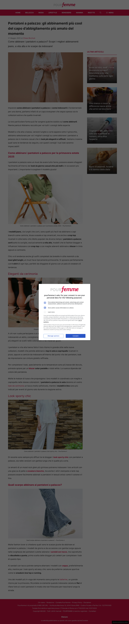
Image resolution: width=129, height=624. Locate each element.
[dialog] (64, 312)
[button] (64, 312)
